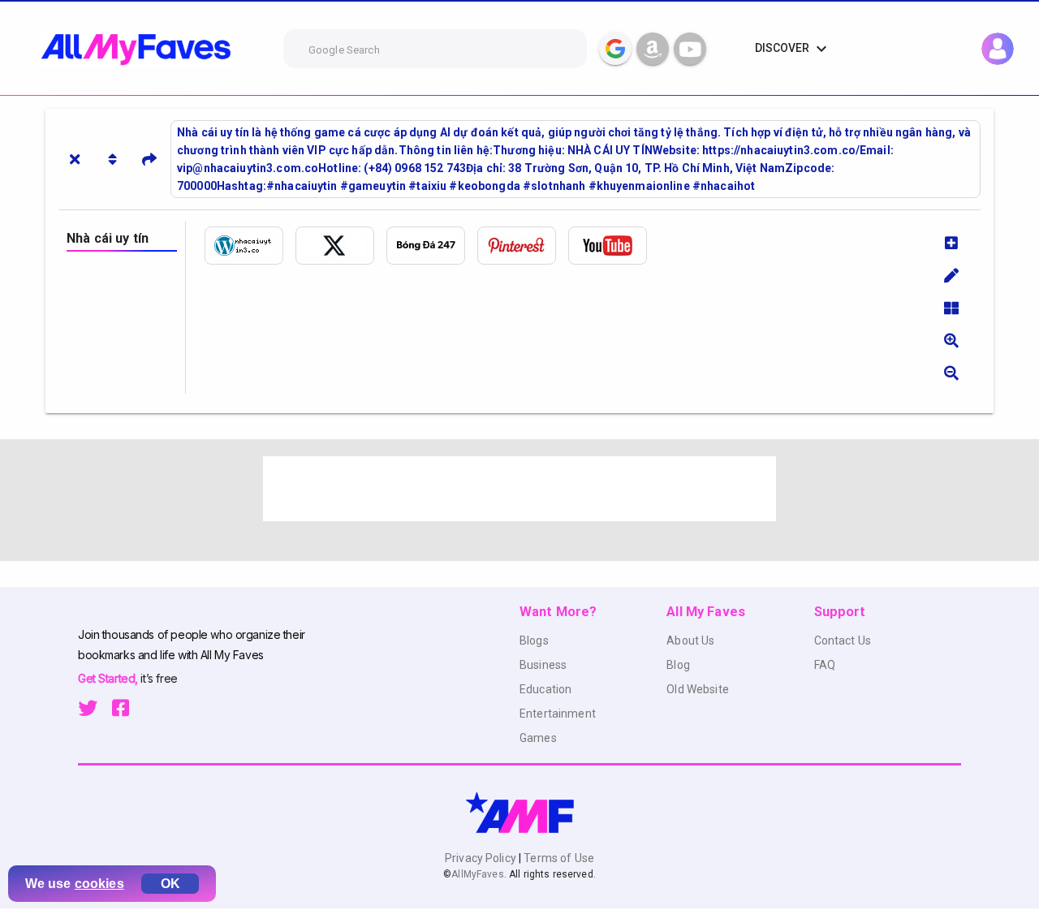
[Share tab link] (149, 159)
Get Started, (109, 678)
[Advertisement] (519, 488)
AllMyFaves (477, 874)
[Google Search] (615, 48)
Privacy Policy (482, 858)
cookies (99, 884)
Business (543, 664)
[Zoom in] (951, 340)
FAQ (824, 664)
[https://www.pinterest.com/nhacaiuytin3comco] (522, 245)
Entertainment (558, 713)
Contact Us (842, 640)
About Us (690, 640)
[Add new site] (951, 242)
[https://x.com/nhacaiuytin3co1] (340, 245)
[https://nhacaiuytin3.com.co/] (250, 245)
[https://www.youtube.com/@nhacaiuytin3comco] (613, 245)
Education (545, 689)
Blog (678, 664)
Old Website (697, 689)
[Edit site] (951, 275)
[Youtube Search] (690, 48)
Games (538, 737)
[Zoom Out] (951, 372)
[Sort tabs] (112, 159)
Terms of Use (557, 858)
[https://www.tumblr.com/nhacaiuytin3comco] (431, 245)
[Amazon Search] (652, 48)
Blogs (534, 640)
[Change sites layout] (951, 307)
